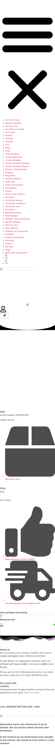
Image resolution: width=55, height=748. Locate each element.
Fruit (7, 144)
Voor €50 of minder (14, 129)
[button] (27, 62)
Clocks (8, 191)
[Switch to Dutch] (30, 256)
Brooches (9, 240)
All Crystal (10, 132)
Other (7, 151)
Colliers (8, 243)
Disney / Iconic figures (16, 169)
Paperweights (11, 215)
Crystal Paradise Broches (17, 163)
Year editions (11, 228)
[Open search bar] (27, 305)
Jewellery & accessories (16, 231)
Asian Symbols (12, 154)
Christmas (10, 197)
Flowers (9, 135)
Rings (7, 249)
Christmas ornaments (15, 203)
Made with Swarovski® (16, 252)
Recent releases (12, 222)
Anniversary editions (15, 194)
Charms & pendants (14, 237)
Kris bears (10, 209)
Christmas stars (12, 206)
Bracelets (9, 234)
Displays (9, 172)
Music (8, 147)
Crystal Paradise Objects (17, 166)
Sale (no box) (11, 126)
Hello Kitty (10, 181)
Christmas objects (14, 200)
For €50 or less (12, 120)
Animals (9, 141)
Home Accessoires (14, 184)
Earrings (9, 246)
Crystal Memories (13, 157)
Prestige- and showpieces (17, 218)
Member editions (13, 123)
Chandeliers (10, 188)
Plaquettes (10, 175)
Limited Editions (13, 178)
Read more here (31, 692)
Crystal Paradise (13, 160)
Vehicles (9, 138)
